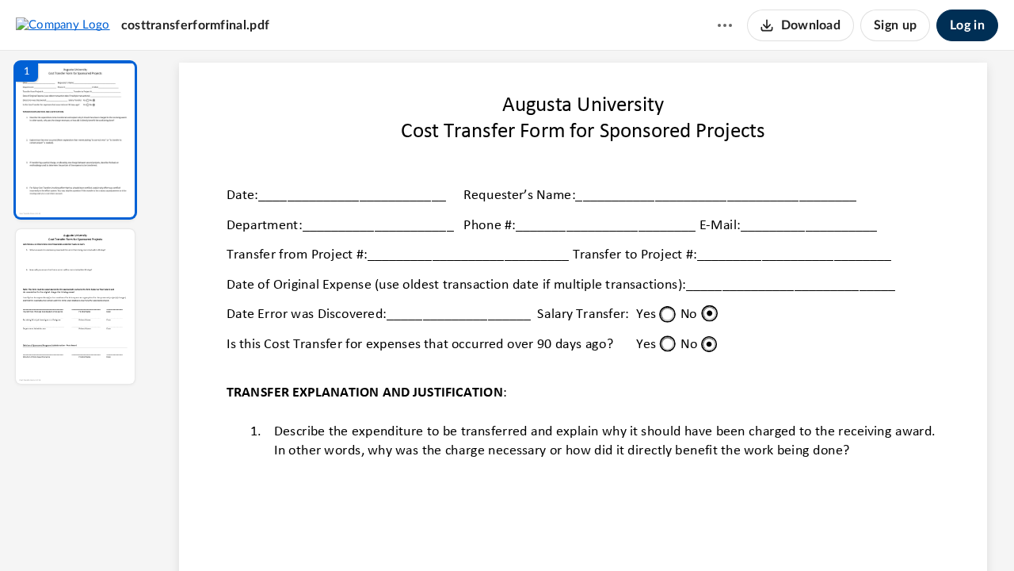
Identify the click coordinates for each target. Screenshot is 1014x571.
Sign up (895, 25)
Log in (967, 25)
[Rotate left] (670, 532)
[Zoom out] (584, 532)
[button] (75, 140)
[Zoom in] (638, 532)
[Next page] (551, 532)
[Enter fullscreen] (728, 532)
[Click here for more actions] (725, 25)
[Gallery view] (700, 532)
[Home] (63, 25)
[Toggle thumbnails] (437, 532)
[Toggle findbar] (465, 532)
